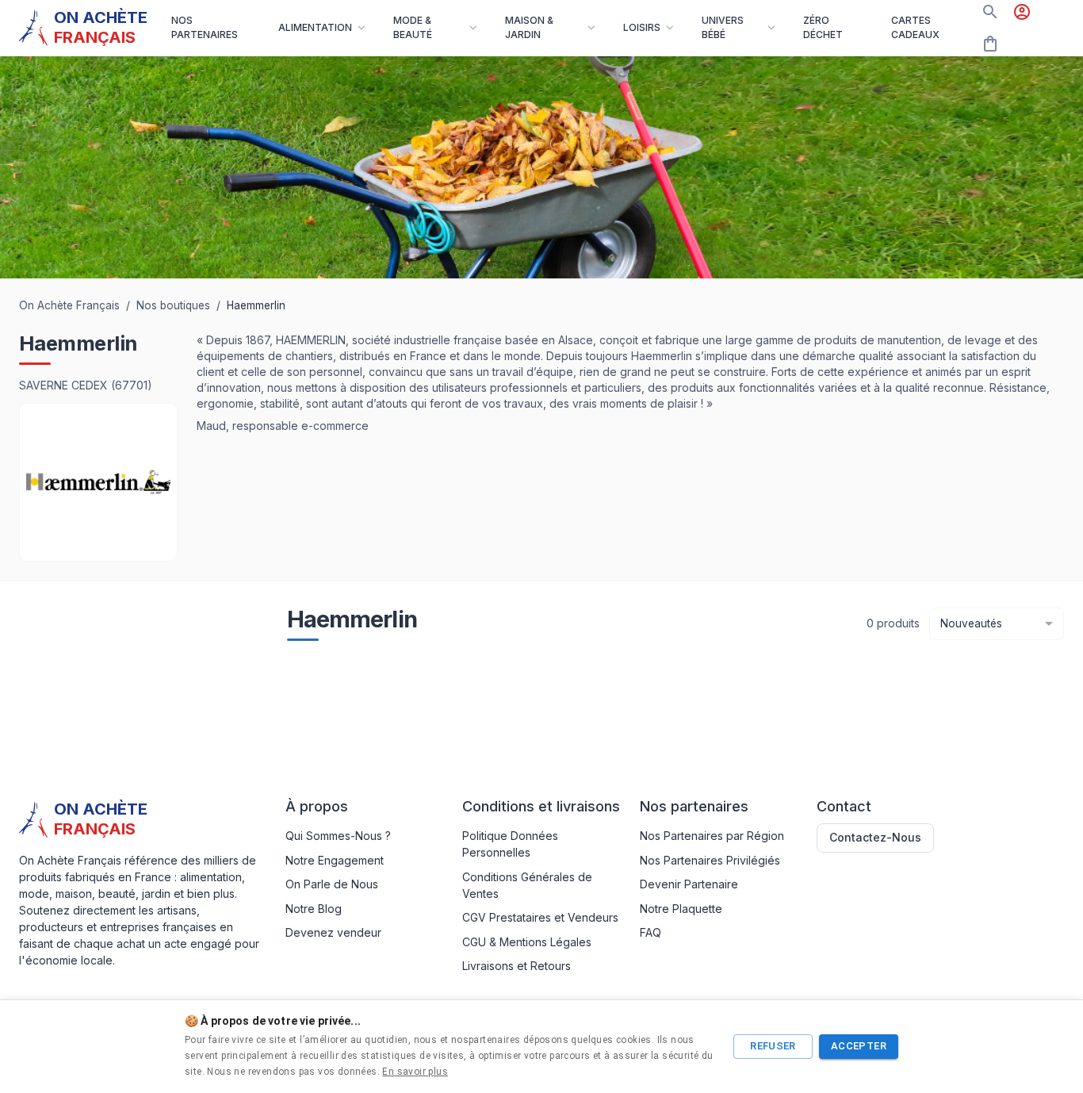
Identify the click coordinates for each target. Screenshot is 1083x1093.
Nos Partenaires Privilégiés (710, 860)
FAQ (650, 932)
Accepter (858, 1046)
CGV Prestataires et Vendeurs (540, 917)
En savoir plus (415, 1071)
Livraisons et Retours (516, 965)
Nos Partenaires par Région (712, 835)
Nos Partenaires (204, 27)
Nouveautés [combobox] (971, 623)
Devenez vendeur (333, 932)
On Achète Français (69, 305)
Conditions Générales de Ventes (527, 885)
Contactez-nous (875, 837)
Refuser (773, 1046)
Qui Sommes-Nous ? (338, 835)
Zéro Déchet (823, 27)
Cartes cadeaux (915, 27)
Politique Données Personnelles (510, 844)
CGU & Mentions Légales (526, 942)
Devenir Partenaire (689, 884)
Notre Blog (313, 908)
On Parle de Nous (331, 884)
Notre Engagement (334, 860)
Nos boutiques (173, 305)
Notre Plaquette (681, 908)
